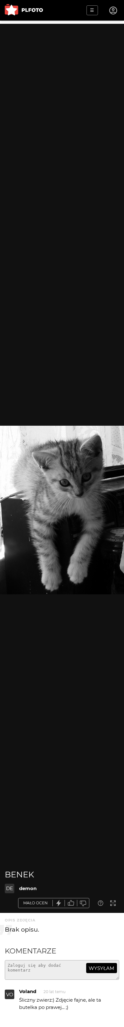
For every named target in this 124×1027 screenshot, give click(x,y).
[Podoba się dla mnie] (71, 903)
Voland (27, 991)
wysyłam (101, 968)
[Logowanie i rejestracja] (113, 10)
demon (28, 888)
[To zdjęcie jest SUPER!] (58, 903)
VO (9, 994)
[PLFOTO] (24, 10)
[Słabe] (83, 903)
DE (9, 888)
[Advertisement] (62, 85)
